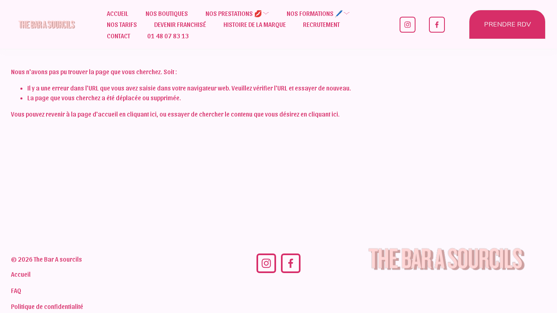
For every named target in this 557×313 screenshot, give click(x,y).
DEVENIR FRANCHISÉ (180, 24)
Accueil (21, 274)
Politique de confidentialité (47, 306)
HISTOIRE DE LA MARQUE (254, 24)
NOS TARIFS (122, 24)
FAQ (16, 290)
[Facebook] (437, 25)
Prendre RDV (507, 24)
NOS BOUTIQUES (167, 13)
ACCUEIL (117, 13)
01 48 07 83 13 (168, 36)
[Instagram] (408, 25)
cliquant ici (142, 114)
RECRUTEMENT (321, 24)
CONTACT (118, 36)
